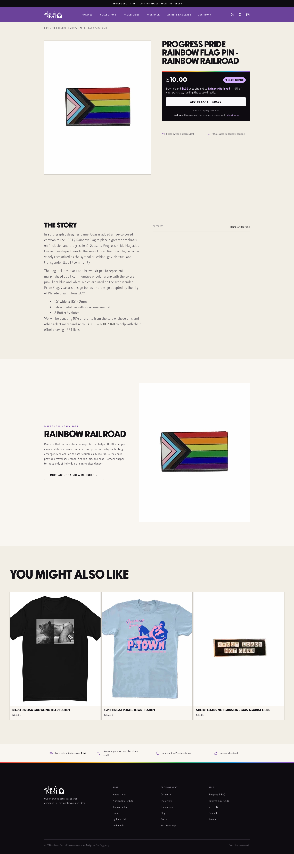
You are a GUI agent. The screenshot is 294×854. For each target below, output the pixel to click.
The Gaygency (102, 845)
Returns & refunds (219, 800)
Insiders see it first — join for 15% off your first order (147, 3)
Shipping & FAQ (217, 794)
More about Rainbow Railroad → (74, 474)
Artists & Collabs (179, 14)
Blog (163, 812)
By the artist (119, 819)
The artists (167, 800)
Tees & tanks (120, 806)
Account (213, 819)
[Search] (240, 15)
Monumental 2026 (123, 800)
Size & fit (214, 806)
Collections (108, 14)
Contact (213, 812)
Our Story (204, 14)
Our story (166, 794)
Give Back (153, 14)
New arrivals (120, 794)
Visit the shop (168, 825)
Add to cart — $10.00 (206, 101)
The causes (167, 806)
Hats (115, 812)
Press (164, 819)
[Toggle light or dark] (232, 14)
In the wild (118, 825)
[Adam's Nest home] (53, 14)
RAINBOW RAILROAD (100, 324)
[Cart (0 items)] (248, 15)
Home (47, 28)
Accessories (132, 14)
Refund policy (232, 115)
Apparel (87, 14)
